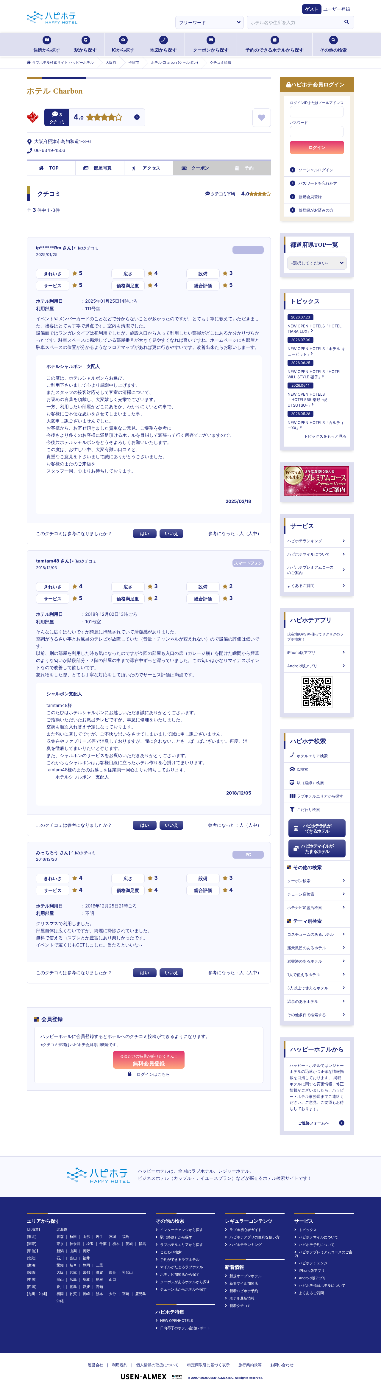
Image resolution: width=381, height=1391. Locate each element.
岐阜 (73, 1265)
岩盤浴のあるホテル (304, 961)
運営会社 (95, 1364)
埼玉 (89, 1243)
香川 (60, 1286)
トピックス (305, 301)
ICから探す (123, 50)
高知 (99, 1286)
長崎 (86, 1293)
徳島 (73, 1286)
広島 (73, 1279)
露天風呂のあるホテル (306, 947)
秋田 (73, 1236)
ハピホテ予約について (317, 1244)
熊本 (99, 1293)
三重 (99, 1265)
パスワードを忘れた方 (318, 183)
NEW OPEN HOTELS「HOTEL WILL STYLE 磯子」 (314, 369)
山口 (112, 1279)
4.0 (79, 118)
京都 (86, 1272)
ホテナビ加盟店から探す (179, 1274)
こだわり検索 (308, 809)
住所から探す (46, 50)
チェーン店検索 (300, 894)
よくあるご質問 (300, 585)
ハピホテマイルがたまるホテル (317, 848)
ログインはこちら (153, 1074)
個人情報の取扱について (157, 1364)
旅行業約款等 (250, 1364)
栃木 (116, 1243)
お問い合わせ (281, 1364)
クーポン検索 (298, 880)
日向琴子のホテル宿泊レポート (185, 1328)
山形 (86, 1236)
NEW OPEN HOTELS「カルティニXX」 (316, 420)
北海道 (62, 1229)
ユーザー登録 (336, 9)
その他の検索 (333, 50)
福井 (86, 1258)
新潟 (60, 1251)
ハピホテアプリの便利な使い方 (254, 1237)
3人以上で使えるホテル (307, 988)
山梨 (73, 1251)
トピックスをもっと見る (325, 436)
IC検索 (302, 769)
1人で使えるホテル (303, 974)
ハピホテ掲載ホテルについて (322, 1285)
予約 (249, 168)
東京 (60, 1243)
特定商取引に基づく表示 (208, 1364)
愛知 (60, 1265)
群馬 (142, 1243)
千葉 (103, 1243)
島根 (99, 1279)
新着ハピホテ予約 (243, 1291)
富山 (73, 1258)
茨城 (129, 1243)
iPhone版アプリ (301, 652)
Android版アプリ (302, 665)
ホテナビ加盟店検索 (304, 907)
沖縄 (60, 1301)
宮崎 (125, 1293)
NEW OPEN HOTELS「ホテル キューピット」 (316, 347)
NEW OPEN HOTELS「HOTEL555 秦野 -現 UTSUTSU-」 (307, 395)
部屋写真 (103, 168)
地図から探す (163, 50)
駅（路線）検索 (310, 782)
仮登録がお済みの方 (316, 210)
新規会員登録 (310, 196)
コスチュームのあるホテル (310, 934)
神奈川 (75, 1243)
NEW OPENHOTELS (176, 1320)
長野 (86, 1251)
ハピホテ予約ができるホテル (317, 828)
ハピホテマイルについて (308, 554)
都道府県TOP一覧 (314, 244)
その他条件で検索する (306, 1014)
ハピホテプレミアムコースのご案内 (310, 570)
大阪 (60, 1272)
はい (144, 533)
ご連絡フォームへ (313, 1122)
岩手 (99, 1236)
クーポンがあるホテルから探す (185, 1282)
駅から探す (85, 50)
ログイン (317, 147)
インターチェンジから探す (181, 1229)
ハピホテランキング (304, 540)
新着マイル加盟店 (243, 1283)
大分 (112, 1293)
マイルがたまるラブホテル (181, 1267)
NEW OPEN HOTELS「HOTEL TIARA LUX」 (314, 324)
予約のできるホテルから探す (275, 50)
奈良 (112, 1272)
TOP (54, 168)
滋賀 (99, 1272)
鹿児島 (140, 1293)
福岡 (60, 1293)
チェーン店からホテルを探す (183, 1289)
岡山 (60, 1279)
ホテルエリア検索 (312, 755)
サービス (302, 526)
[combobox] (293, 22)
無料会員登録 (149, 1060)
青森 (60, 1236)
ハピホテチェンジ (313, 1263)
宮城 (112, 1236)
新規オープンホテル (245, 1276)
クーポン (200, 168)
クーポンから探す (211, 50)
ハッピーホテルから (317, 1049)
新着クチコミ (240, 1305)
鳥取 (86, 1279)
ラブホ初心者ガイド (245, 1229)
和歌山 (127, 1272)
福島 (125, 1236)
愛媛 (86, 1286)
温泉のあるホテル (302, 1001)
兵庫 (73, 1272)
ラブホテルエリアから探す (320, 796)
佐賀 (73, 1293)
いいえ (171, 533)
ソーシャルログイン (316, 169)
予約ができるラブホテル (179, 1259)
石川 (60, 1258)
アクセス (151, 168)
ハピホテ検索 (308, 741)
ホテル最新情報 (241, 1298)
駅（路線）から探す (176, 1237)
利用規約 (119, 1364)
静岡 (86, 1265)
